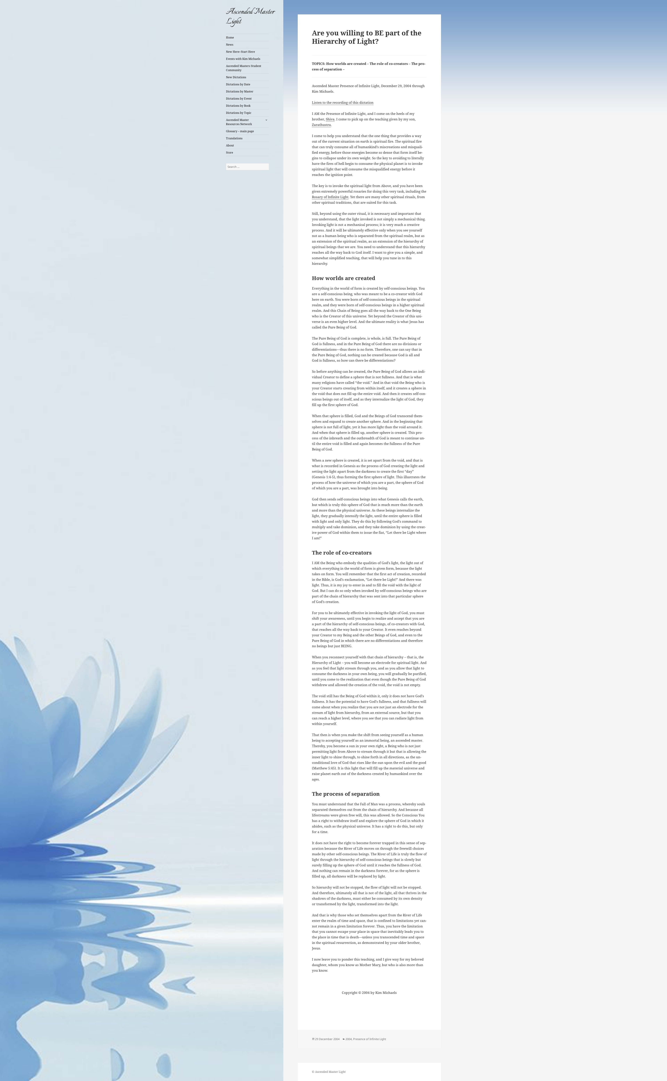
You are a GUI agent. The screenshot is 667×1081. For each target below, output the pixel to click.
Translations (234, 138)
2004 (348, 1039)
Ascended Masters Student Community (243, 68)
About (230, 145)
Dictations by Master (239, 91)
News (229, 45)
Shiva (330, 119)
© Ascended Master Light (329, 1072)
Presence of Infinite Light (369, 1039)
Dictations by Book (238, 106)
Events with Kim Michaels (243, 59)
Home (230, 37)
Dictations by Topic (238, 113)
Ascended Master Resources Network (239, 122)
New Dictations (236, 77)
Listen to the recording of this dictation (342, 102)
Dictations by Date (238, 84)
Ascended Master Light (250, 17)
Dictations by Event (239, 98)
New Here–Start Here (240, 52)
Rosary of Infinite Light (330, 197)
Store (229, 152)
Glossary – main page (240, 131)
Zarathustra (321, 125)
